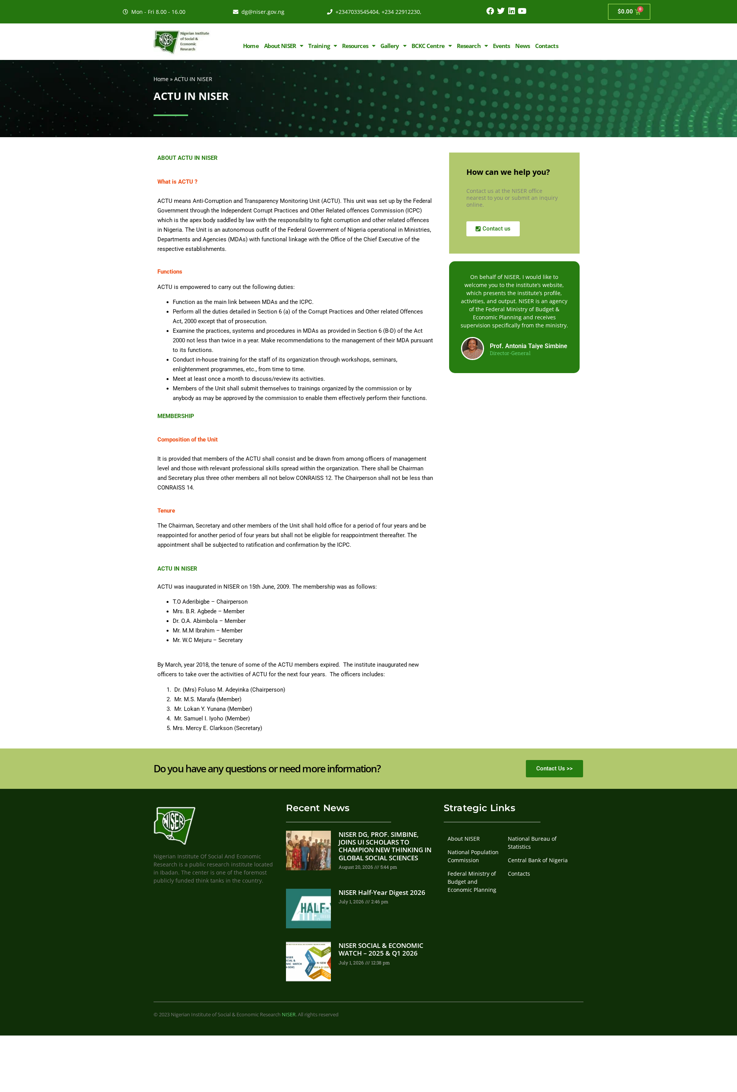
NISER (289, 1014)
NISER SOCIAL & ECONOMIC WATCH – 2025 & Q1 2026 (381, 949)
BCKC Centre (428, 46)
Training (319, 46)
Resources (355, 46)
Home (250, 46)
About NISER (280, 46)
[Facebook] (490, 11)
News (522, 46)
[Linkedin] (511, 11)
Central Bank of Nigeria (538, 860)
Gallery (389, 46)
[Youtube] (522, 11)
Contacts (546, 46)
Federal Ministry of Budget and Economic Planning (472, 881)
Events (501, 46)
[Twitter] (501, 11)
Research (469, 46)
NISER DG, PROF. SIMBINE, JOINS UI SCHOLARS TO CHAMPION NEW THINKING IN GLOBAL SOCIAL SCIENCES (385, 846)
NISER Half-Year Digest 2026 (382, 892)
